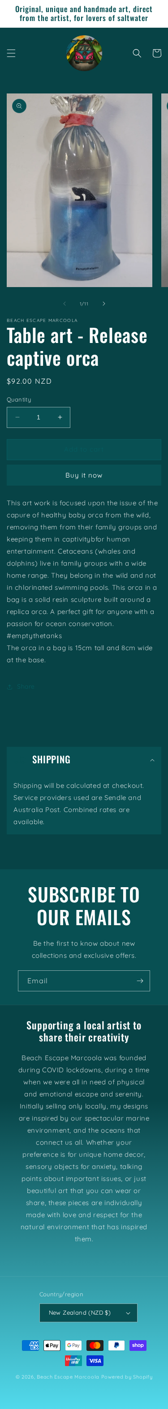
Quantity (19, 399)
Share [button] (26, 686)
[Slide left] (64, 303)
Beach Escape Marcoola (68, 1377)
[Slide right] (104, 303)
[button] (11, 53)
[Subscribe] (140, 980)
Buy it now (84, 475)
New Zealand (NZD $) (80, 1312)
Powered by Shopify (127, 1377)
